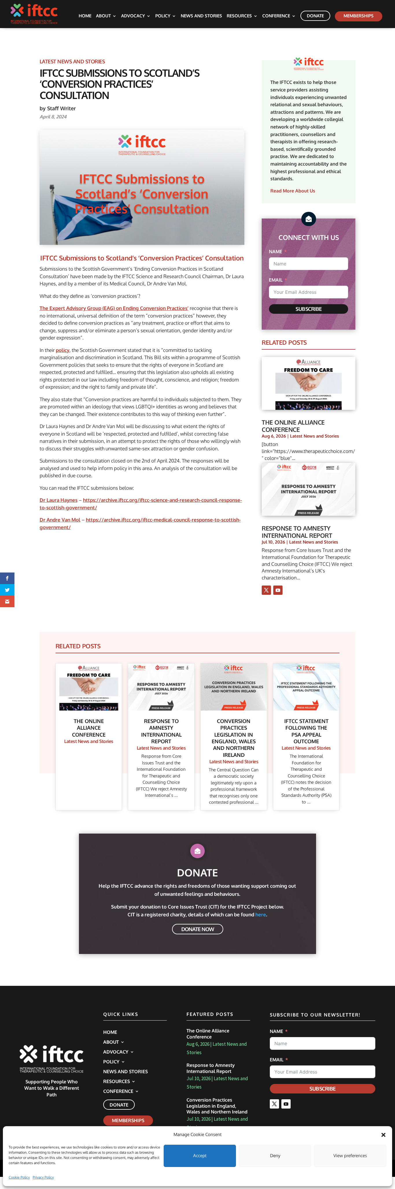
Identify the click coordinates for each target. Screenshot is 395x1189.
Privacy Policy (43, 1177)
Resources (239, 16)
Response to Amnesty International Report (297, 531)
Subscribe (309, 309)
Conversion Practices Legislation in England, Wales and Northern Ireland (217, 1106)
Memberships (359, 16)
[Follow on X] (266, 590)
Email (276, 280)
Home (85, 16)
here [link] (260, 914)
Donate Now (197, 929)
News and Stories (201, 16)
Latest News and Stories (72, 61)
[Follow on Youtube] (278, 590)
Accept (199, 1156)
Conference (276, 16)
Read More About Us (292, 191)
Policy (162, 16)
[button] (383, 1135)
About (103, 16)
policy (62, 350)
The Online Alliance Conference (293, 425)
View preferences (350, 1156)
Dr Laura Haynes (58, 500)
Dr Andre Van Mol (60, 520)
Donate (315, 16)
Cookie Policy (19, 1177)
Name (275, 251)
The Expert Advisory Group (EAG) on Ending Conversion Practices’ (114, 308)
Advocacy (133, 16)
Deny (275, 1156)
